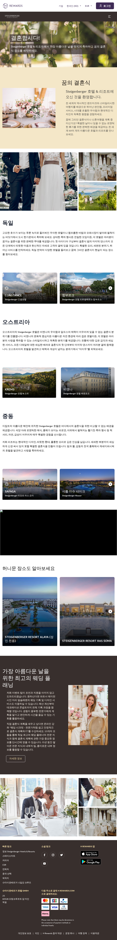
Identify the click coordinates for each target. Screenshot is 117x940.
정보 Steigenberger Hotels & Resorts (18, 851)
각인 (37, 933)
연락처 (5, 869)
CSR (4, 865)
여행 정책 (82, 933)
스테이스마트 (8, 856)
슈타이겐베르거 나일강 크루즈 (16, 883)
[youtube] (44, 863)
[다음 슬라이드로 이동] (110, 288)
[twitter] (61, 855)
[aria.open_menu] (109, 16)
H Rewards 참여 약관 (52, 933)
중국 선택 (6, 874)
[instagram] (53, 855)
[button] (38, 181)
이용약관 (95, 933)
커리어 (5, 860)
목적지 (5, 878)
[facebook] (44, 855)
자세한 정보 (15, 759)
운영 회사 (69, 933)
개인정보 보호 (24, 933)
